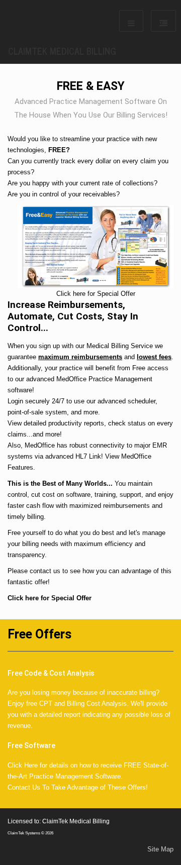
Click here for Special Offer (50, 598)
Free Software (31, 745)
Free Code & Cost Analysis (51, 673)
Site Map (160, 849)
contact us (45, 571)
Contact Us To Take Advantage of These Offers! (78, 787)
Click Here (23, 765)
